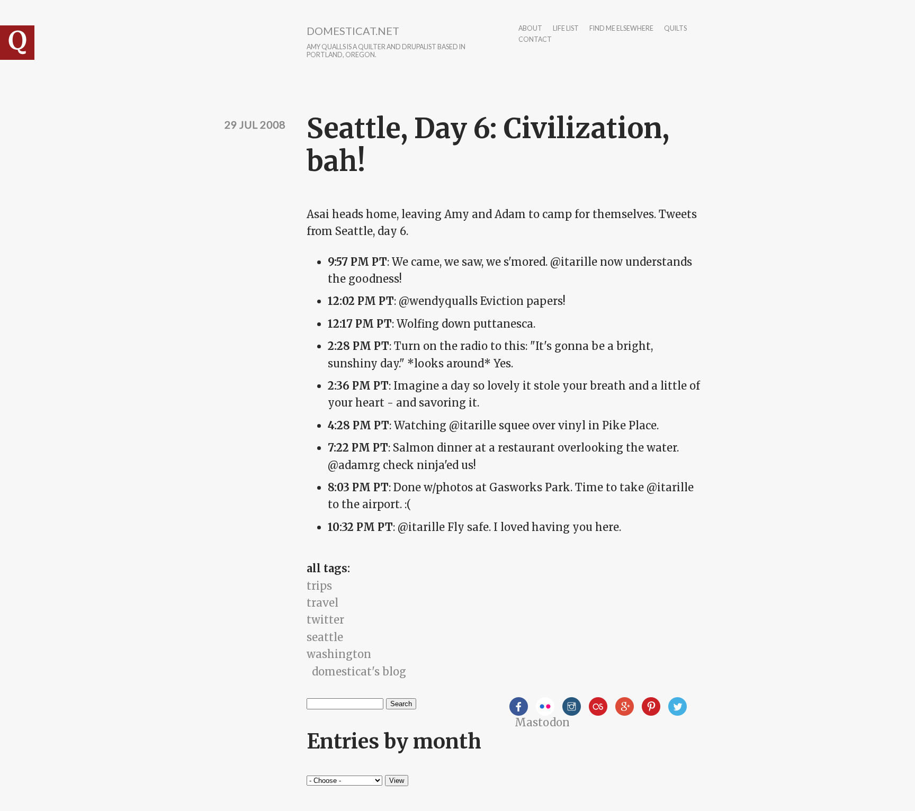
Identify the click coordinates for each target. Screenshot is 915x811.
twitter (325, 619)
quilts (675, 28)
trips (319, 585)
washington (339, 654)
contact (535, 40)
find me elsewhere (621, 28)
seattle (325, 637)
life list (566, 28)
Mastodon (542, 722)
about (530, 28)
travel (322, 602)
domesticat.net (353, 30)
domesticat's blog (359, 671)
